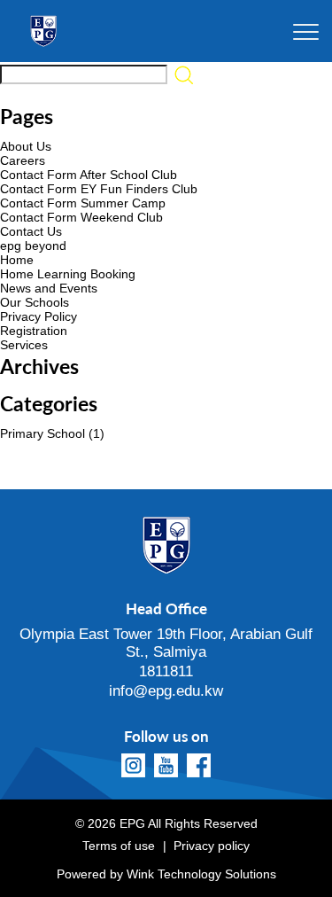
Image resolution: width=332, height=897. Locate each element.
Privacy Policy (38, 316)
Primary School (42, 433)
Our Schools (34, 302)
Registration (33, 331)
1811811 (166, 671)
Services (24, 345)
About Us (25, 146)
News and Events (48, 288)
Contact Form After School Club (88, 175)
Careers (22, 160)
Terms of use (118, 845)
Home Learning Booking (67, 274)
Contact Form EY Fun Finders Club (98, 189)
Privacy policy (212, 845)
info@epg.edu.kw (166, 690)
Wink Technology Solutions (201, 874)
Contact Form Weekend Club (81, 217)
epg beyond (33, 245)
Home (17, 260)
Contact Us (31, 231)
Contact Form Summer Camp (83, 203)
